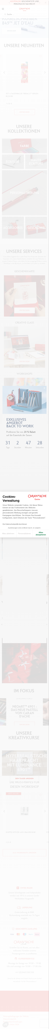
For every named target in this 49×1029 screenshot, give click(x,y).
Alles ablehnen (8, 533)
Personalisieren (24, 533)
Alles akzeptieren (41, 533)
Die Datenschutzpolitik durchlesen (15, 524)
